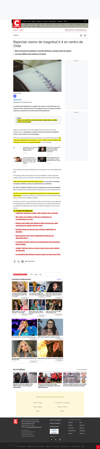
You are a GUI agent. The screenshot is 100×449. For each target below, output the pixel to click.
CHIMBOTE (38, 24)
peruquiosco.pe (75, 446)
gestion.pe (41, 446)
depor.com (49, 446)
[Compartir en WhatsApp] (22, 261)
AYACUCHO (32, 24)
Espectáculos (52, 21)
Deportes (38, 21)
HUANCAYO (56, 24)
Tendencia (59, 21)
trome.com (56, 446)
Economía (45, 21)
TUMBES (38, 26)
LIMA (84, 24)
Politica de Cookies (54, 426)
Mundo (33, 21)
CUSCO (43, 24)
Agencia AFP (17, 99)
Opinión (82, 428)
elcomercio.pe (21, 446)
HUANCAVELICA (49, 24)
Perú (29, 21)
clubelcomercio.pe (32, 446)
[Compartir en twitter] (85, 35)
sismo (31, 274)
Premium (82, 433)
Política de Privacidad (55, 423)
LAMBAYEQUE (78, 24)
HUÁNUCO (62, 24)
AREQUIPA (27, 24)
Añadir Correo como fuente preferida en (75, 30)
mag (82, 446)
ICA (66, 24)
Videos (65, 21)
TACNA (33, 26)
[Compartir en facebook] (81, 35)
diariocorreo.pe (65, 446)
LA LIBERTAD (71, 24)
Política (25, 21)
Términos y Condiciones (55, 420)
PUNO (30, 26)
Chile (40, 274)
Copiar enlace (31, 261)
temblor (36, 274)
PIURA (26, 26)
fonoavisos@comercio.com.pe (34, 427)
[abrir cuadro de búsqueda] (85, 21)
